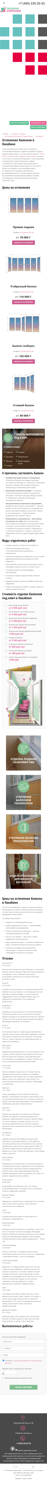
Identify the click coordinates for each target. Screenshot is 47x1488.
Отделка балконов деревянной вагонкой (24, 879)
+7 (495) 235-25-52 (31, 3)
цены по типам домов (19, 123)
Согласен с (23, 1362)
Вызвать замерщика (23, 1387)
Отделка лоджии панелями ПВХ (24, 760)
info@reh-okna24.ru (23, 1433)
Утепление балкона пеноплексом (23, 839)
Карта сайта (27, 1478)
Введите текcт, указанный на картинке (17, 1369)
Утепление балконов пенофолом (23, 800)
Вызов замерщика (38, 127)
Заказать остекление (23, 243)
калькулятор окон (38, 123)
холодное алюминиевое (27, 156)
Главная (18, 1478)
